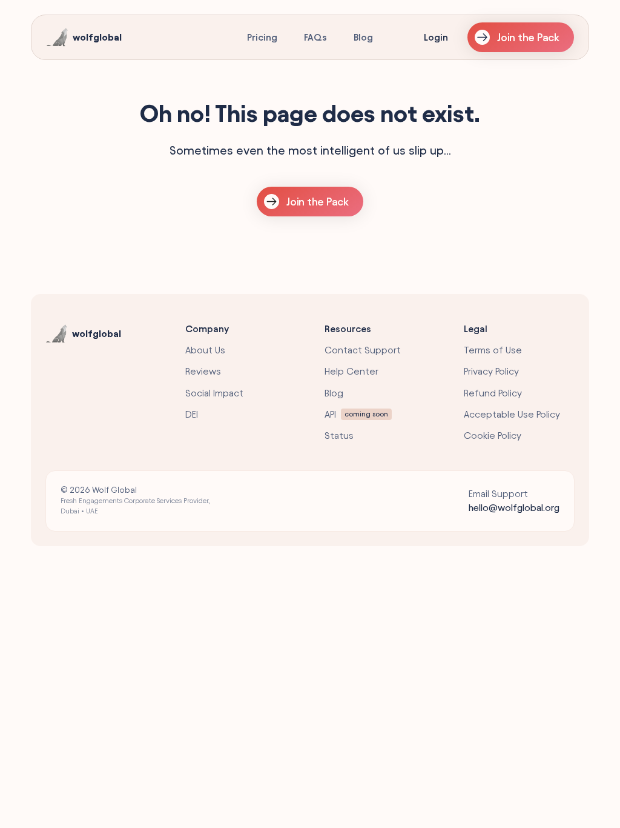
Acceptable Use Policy (512, 414)
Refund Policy (493, 393)
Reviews (203, 371)
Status (339, 435)
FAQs (315, 37)
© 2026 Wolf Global (135, 500)
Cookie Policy (492, 435)
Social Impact (214, 393)
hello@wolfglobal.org (514, 507)
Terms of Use (493, 350)
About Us (205, 350)
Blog (363, 37)
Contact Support (363, 350)
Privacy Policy (491, 371)
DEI (191, 414)
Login (436, 37)
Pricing (262, 37)
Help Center (351, 371)
